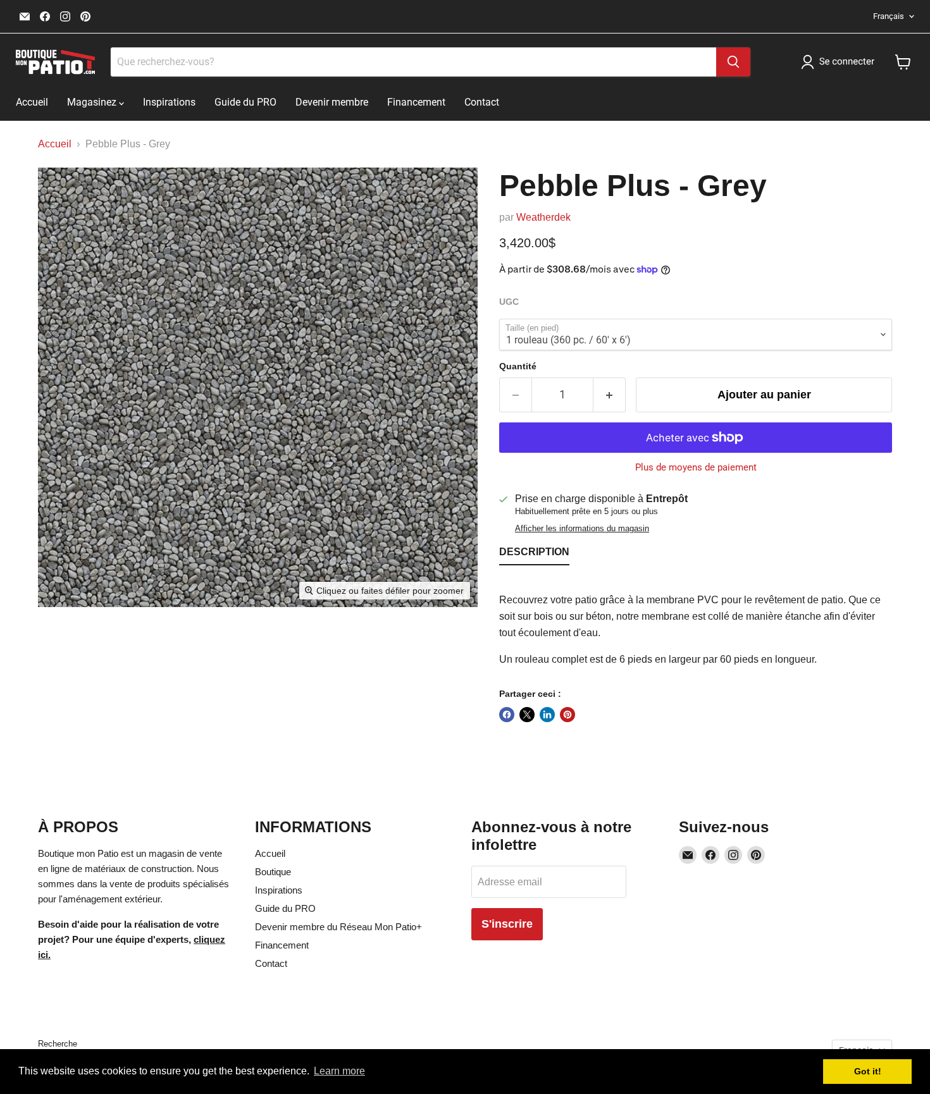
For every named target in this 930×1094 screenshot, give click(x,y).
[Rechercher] (733, 62)
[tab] (534, 554)
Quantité (517, 366)
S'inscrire (507, 924)
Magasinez (93, 102)
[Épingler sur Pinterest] (567, 714)
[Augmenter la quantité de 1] (609, 395)
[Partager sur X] (527, 714)
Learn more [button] (339, 1071)
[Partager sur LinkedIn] (547, 714)
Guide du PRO (245, 102)
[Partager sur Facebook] (506, 714)
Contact (481, 102)
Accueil (32, 102)
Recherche (57, 1043)
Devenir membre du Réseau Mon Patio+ (338, 926)
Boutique (273, 871)
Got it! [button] (867, 1071)
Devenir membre (331, 102)
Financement (416, 102)
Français (888, 16)
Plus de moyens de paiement (696, 467)
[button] (840, 62)
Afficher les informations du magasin (582, 528)
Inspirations (169, 102)
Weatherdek (543, 217)
